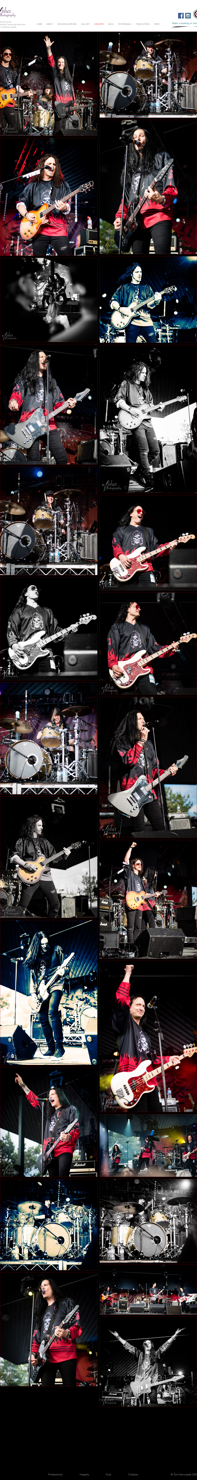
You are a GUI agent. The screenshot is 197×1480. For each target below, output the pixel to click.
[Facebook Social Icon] (181, 15)
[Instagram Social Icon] (188, 15)
